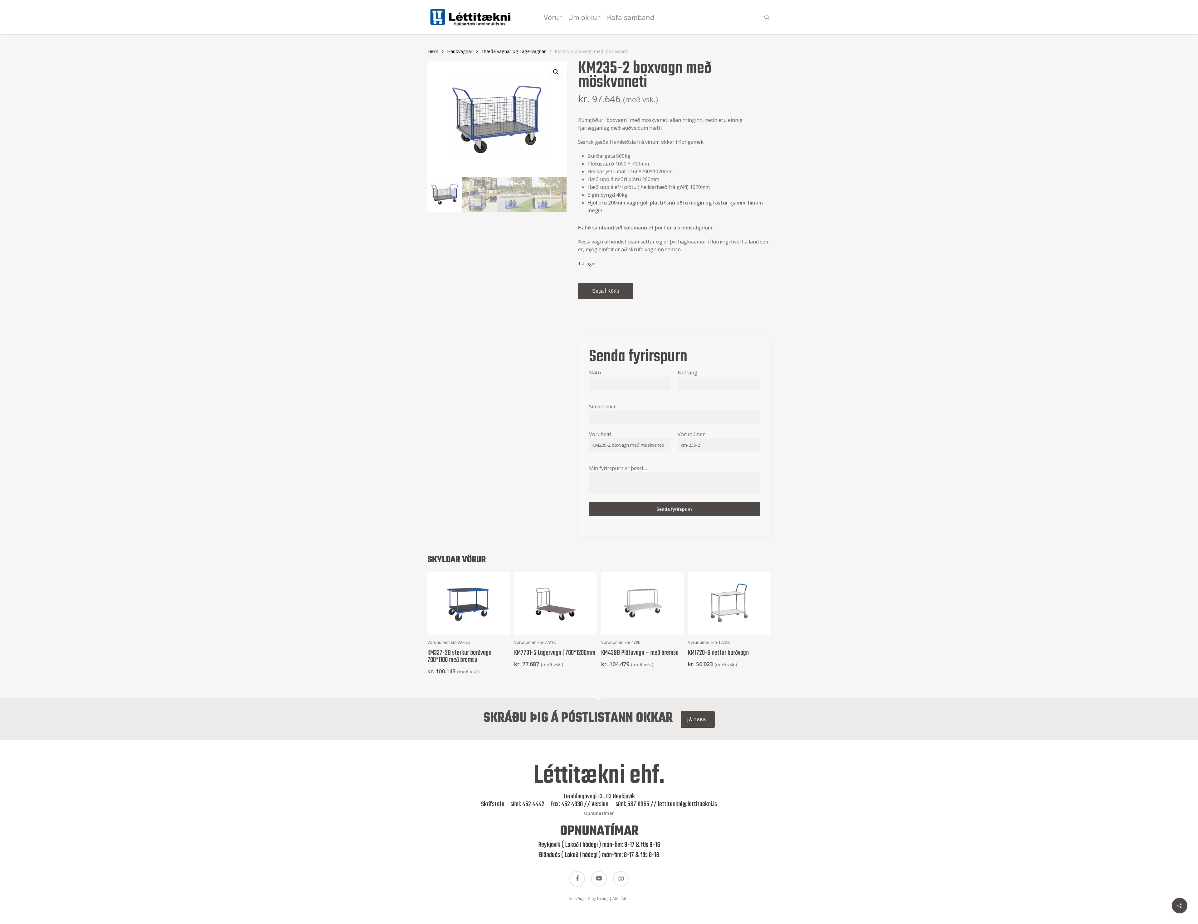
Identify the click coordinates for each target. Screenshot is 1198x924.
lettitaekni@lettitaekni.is (687, 804)
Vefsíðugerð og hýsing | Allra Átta (599, 898)
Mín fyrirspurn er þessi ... (618, 468)
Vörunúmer (691, 434)
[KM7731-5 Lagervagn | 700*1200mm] (555, 603)
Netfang (687, 372)
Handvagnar (460, 51)
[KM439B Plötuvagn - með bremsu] (642, 603)
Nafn (595, 372)
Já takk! (697, 719)
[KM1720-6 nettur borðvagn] (729, 603)
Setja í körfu (605, 291)
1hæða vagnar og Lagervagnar (513, 51)
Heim (432, 51)
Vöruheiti (600, 434)
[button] (556, 72)
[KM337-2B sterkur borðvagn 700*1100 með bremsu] (468, 603)
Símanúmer (602, 406)
